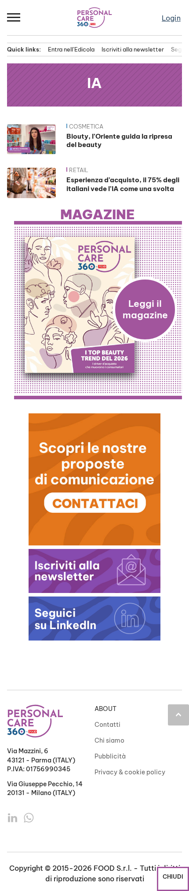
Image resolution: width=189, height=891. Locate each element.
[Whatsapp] (28, 817)
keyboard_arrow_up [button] (178, 714)
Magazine (97, 214)
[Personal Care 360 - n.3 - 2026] (98, 305)
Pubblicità (110, 756)
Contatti (107, 725)
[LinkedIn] (13, 817)
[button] (14, 18)
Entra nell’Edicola (71, 49)
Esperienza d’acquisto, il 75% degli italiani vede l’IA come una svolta (122, 184)
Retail (78, 170)
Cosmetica (86, 126)
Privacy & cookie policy (129, 772)
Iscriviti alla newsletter (133, 49)
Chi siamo (109, 740)
